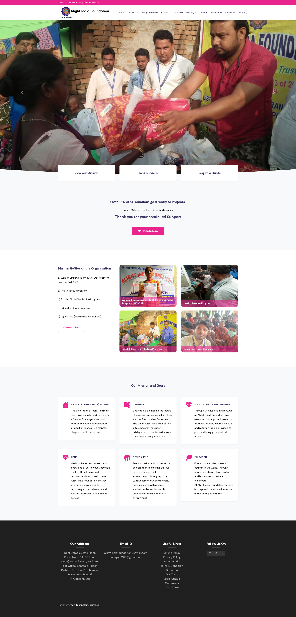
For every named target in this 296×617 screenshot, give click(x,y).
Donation (216, 12)
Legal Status (172, 579)
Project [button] (165, 12)
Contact (230, 12)
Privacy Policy (172, 557)
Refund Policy (171, 553)
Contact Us (71, 327)
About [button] (132, 12)
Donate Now (149, 231)
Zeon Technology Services (84, 605)
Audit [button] (178, 12)
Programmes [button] (149, 12)
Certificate (172, 587)
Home (122, 12)
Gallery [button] (190, 12)
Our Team (172, 574)
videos (204, 12)
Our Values (172, 583)
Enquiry (243, 12)
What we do (172, 561)
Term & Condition (171, 566)
